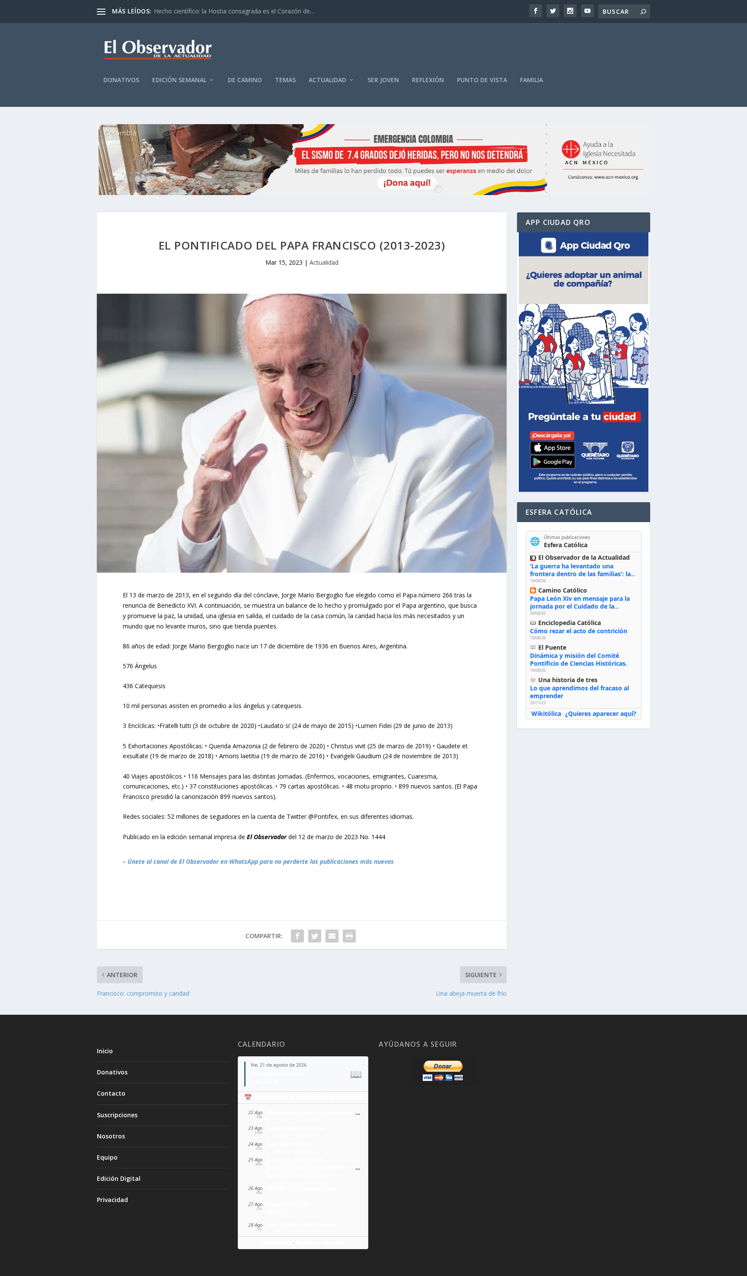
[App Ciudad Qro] (583, 362)
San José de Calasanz (298, 1175)
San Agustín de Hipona (301, 1224)
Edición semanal (179, 80)
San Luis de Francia (295, 1159)
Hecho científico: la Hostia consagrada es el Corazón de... (234, 11)
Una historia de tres (567, 680)
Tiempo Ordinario (277, 1073)
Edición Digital (118, 1178)
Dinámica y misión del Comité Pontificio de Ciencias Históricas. (578, 659)
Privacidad (112, 1200)
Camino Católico (562, 590)
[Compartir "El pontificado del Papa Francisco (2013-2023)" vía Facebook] (297, 936)
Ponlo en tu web (320, 1242)
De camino (245, 80)
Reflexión (428, 80)
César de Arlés (288, 1204)
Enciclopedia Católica (569, 623)
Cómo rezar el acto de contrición (578, 631)
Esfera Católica (565, 545)
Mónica (277, 1212)
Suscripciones (117, 1115)
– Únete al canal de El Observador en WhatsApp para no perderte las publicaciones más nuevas (258, 861)
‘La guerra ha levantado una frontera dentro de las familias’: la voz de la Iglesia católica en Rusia (580, 574)
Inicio (105, 1051)
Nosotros (111, 1136)
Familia (531, 80)
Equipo (107, 1157)
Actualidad (327, 80)
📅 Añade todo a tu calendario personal (303, 1097)
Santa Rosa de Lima (296, 1128)
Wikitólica (546, 713)
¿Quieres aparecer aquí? (600, 713)
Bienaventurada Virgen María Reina (319, 1112)
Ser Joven (383, 80)
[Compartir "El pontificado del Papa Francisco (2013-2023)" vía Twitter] (314, 936)
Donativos (121, 80)
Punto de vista (482, 80)
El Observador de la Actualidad (584, 557)
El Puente (552, 647)
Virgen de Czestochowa (301, 1188)
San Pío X (264, 1081)
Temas (285, 80)
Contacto (111, 1093)
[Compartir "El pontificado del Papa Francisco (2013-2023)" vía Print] (349, 936)
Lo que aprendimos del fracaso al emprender (579, 692)
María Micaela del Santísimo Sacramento (327, 1167)
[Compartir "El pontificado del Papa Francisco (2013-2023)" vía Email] (332, 936)
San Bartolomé (289, 1144)
